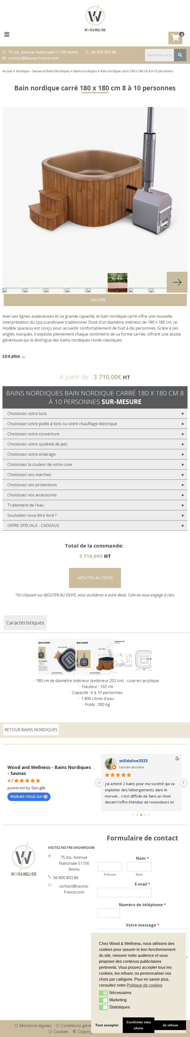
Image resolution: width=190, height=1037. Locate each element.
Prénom (110, 874)
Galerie (97, 300)
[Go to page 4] (149, 814)
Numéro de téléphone (142, 904)
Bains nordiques (85, 71)
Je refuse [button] (170, 1025)
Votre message (142, 925)
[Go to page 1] (137, 815)
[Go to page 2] (141, 815)
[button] (6, 34)
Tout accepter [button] (107, 1025)
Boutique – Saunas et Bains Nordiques (43, 71)
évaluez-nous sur (26, 796)
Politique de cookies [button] (144, 985)
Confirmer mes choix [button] (138, 1025)
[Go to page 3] (145, 815)
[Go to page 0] (133, 814)
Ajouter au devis (95, 578)
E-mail (142, 884)
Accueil (7, 71)
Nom (142, 858)
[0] (175, 38)
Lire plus (11, 356)
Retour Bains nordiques (30, 729)
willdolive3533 (133, 760)
